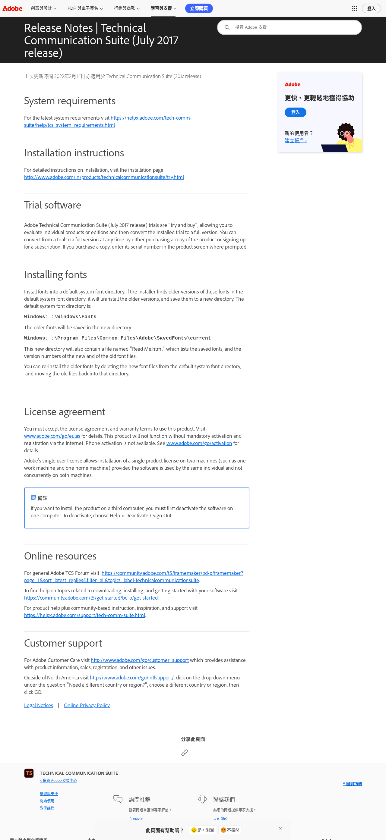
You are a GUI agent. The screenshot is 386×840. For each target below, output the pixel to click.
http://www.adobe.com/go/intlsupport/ (132, 677)
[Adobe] (12, 8)
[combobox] (289, 27)
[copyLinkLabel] (184, 754)
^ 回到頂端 (352, 783)
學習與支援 (161, 8)
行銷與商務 (124, 8)
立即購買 (199, 8)
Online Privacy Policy (87, 705)
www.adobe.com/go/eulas (52, 435)
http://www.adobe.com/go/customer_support (140, 659)
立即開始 (220, 819)
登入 (371, 8)
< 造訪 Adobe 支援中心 (58, 780)
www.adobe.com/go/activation (199, 443)
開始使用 (47, 801)
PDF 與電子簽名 (83, 8)
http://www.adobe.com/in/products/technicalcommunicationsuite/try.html (104, 176)
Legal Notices (38, 705)
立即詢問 (136, 819)
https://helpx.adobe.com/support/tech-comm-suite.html (84, 615)
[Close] (280, 828)
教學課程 (47, 808)
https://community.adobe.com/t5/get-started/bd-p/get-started (91, 597)
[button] (354, 8)
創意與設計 (41, 8)
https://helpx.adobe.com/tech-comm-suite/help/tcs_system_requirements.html (108, 121)
